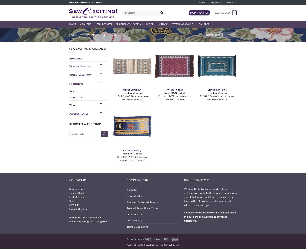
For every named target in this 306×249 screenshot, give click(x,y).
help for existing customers (85, 2)
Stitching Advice (182, 24)
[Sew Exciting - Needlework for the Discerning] (93, 13)
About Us (85, 24)
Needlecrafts (103, 24)
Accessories (75, 58)
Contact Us (206, 24)
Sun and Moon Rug (132, 150)
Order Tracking (135, 214)
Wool (149, 24)
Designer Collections (129, 24)
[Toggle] (101, 65)
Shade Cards (76, 97)
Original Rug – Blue (217, 89)
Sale (71, 91)
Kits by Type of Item (94, 34)
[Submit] (161, 13)
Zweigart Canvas (78, 113)
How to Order (134, 195)
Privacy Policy (134, 220)
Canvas (163, 24)
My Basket (232, 2)
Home (72, 24)
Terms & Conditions (137, 226)
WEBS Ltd (174, 244)
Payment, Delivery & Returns (142, 202)
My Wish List (217, 2)
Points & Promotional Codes (142, 208)
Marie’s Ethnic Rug (132, 89)
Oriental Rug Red (174, 89)
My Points (203, 2)
